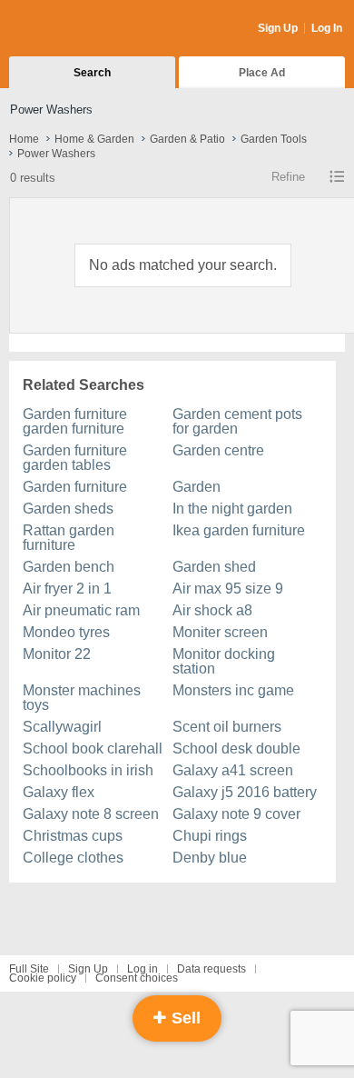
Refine (288, 177)
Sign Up (278, 28)
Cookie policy (42, 978)
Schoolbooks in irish (88, 770)
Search (92, 72)
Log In (326, 28)
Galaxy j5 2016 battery (244, 792)
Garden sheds (68, 508)
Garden (196, 486)
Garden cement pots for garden (237, 421)
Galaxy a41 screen (232, 770)
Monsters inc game (233, 690)
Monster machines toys (82, 698)
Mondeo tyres (66, 632)
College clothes (73, 857)
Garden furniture (75, 486)
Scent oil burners (226, 726)
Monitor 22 (57, 654)
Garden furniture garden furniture (75, 421)
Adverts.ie (80, 29)
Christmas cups (73, 835)
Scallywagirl (62, 726)
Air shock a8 (212, 610)
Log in (142, 969)
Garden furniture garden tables (75, 458)
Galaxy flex (58, 792)
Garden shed (214, 566)
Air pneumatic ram (81, 610)
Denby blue (209, 857)
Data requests (211, 969)
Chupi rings (209, 835)
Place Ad (262, 72)
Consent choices (136, 978)
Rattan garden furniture (68, 538)
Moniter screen (220, 632)
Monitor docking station (223, 661)
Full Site (29, 969)
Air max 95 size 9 (227, 588)
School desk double (236, 748)
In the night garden (232, 508)
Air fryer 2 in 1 (67, 588)
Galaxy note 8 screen (91, 814)
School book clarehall (92, 748)
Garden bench (68, 566)
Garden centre (218, 450)
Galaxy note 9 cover (236, 814)
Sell (184, 1018)
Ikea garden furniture (238, 530)
